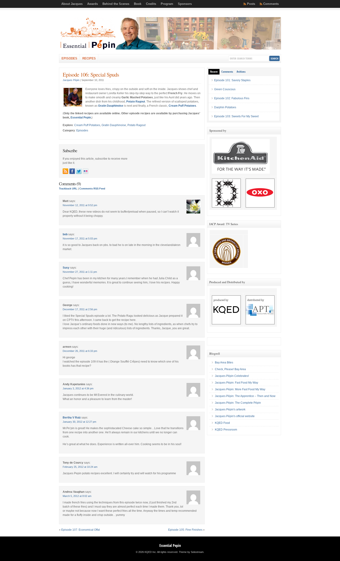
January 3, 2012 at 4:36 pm (78, 388)
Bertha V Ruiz (72, 417)
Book (137, 4)
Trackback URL (68, 188)
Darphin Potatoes (225, 107)
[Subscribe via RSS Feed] (65, 171)
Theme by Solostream (191, 552)
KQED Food (222, 423)
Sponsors (185, 4)
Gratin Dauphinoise (114, 125)
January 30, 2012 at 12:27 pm (79, 421)
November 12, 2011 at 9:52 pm (80, 205)
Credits (151, 4)
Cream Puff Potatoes (87, 125)
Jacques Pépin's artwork (230, 409)
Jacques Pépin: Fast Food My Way (236, 382)
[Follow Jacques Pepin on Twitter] (79, 171)
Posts (251, 4)
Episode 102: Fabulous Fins (231, 98)
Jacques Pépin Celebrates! (232, 376)
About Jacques (72, 4)
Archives (241, 72)
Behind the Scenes (115, 4)
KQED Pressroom (226, 429)
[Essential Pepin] (170, 48)
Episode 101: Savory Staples (232, 80)
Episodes (69, 58)
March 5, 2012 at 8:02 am (77, 496)
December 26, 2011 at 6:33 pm (80, 351)
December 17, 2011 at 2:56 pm (80, 309)
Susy (66, 267)
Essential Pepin (81, 117)
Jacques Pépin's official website (235, 416)
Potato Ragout (136, 125)
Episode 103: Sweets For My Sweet (236, 116)
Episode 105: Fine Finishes (185, 529)
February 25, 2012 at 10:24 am (80, 466)
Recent (214, 72)
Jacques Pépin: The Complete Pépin (238, 402)
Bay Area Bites (224, 362)
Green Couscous (224, 89)
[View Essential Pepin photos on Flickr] (85, 171)
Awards (92, 4)
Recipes (89, 58)
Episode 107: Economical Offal (80, 529)
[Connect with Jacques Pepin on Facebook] (72, 171)
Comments (271, 4)
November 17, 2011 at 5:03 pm (80, 238)
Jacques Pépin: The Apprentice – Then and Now (245, 396)
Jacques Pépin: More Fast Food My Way (240, 389)
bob (65, 234)
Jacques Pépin (71, 80)
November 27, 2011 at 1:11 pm (80, 271)
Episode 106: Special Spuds (91, 74)
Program (167, 4)
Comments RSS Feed (92, 188)
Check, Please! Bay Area (230, 369)
